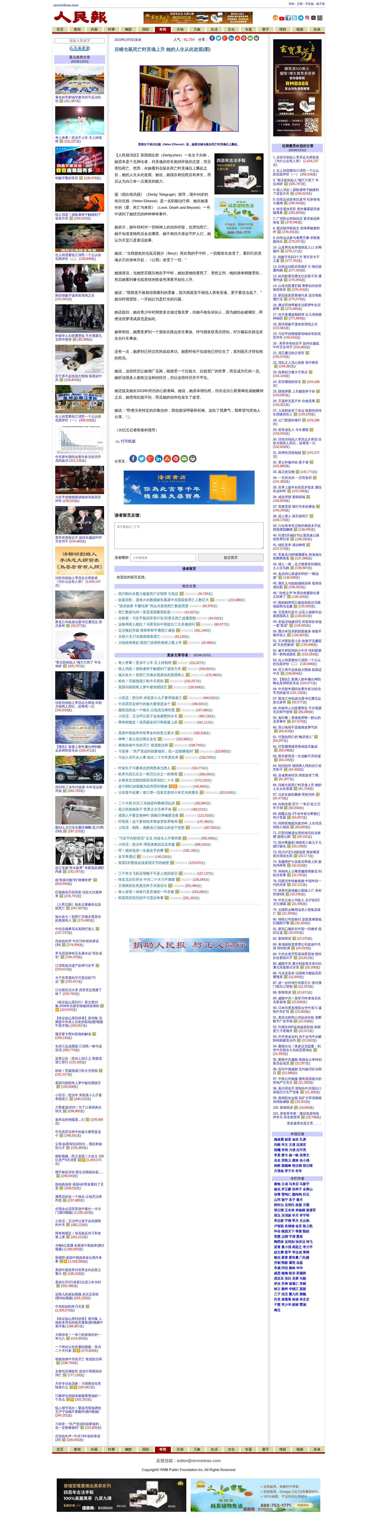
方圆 (306, 1205)
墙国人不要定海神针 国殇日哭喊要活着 (166, 815)
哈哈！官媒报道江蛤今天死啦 (159, 681)
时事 (111, 29)
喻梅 (284, 1273)
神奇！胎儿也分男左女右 (155, 739)
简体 (291, 3)
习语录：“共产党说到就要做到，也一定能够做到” (174, 751)
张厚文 (304, 1155)
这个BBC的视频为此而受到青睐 (163, 786)
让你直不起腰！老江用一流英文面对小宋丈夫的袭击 (177, 792)
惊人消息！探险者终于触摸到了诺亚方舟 (167, 669)
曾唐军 (311, 1210)
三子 (277, 1294)
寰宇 (265, 29)
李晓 (303, 1283)
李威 (277, 1268)
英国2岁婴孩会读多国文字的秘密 (161, 863)
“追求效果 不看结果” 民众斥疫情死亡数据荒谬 (167, 606)
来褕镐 (300, 1210)
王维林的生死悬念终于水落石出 (160, 885)
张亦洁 (300, 1242)
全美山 (308, 1189)
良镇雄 (290, 1226)
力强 (292, 1150)
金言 (298, 1226)
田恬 (284, 1268)
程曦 (277, 1150)
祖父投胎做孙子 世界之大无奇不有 (162, 809)
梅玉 (277, 1310)
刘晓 (277, 1144)
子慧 (277, 1304)
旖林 (292, 1268)
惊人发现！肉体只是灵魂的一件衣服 (163, 892)
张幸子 (297, 1189)
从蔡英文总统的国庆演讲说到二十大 (165, 780)
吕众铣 (304, 1220)
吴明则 (290, 1242)
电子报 (320, 3)
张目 (288, 1278)
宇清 (292, 1236)
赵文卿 (279, 1252)
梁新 (303, 1289)
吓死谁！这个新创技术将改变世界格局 (166, 821)
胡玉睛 (297, 1165)
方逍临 (279, 1171)
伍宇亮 (301, 1150)
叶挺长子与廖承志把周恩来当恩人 (163, 768)
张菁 (277, 1194)
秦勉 (277, 1184)
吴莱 (295, 1278)
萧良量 (294, 1257)
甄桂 (306, 1231)
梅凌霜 (279, 1139)
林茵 (298, 1205)
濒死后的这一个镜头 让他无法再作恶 (165, 710)
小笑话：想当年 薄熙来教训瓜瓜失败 (164, 844)
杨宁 (284, 1199)
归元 (306, 1194)
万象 (197, 29)
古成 (284, 1184)
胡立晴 (308, 1165)
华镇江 (294, 1289)
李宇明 (304, 1215)
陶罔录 (279, 1242)
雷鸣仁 (286, 1194)
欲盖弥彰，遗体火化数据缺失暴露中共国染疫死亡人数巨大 (181, 600)
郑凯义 (286, 1160)
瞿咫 (292, 1262)
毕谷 (277, 1231)
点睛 (284, 1236)
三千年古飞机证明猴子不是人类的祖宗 (166, 873)
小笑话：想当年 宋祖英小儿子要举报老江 (168, 698)
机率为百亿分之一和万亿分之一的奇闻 (166, 774)
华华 (299, 1268)
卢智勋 (279, 1226)
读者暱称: (122, 557)
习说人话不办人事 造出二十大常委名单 (167, 757)
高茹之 (297, 1247)
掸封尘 (279, 1205)
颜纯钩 (297, 1194)
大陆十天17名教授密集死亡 (153, 636)
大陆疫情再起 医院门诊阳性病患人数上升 (167, 642)
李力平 (308, 1247)
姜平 (288, 1252)
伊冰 (277, 1283)
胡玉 (277, 1215)
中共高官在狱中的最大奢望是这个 (163, 704)
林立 (277, 1289)
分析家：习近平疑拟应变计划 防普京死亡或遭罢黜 (170, 618)
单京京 (304, 1299)
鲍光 (277, 1257)
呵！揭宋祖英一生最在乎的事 (159, 850)
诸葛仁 (294, 1283)
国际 (145, 29)
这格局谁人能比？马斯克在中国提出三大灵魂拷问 (173, 624)
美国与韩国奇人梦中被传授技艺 (161, 687)
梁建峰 (286, 1165)
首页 (60, 29)
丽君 (288, 1139)
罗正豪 (286, 1189)
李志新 (279, 1220)
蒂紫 (298, 1231)
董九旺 (294, 1294)
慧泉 (299, 1236)
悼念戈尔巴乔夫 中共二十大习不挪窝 (163, 879)
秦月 (299, 1199)
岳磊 (299, 1262)
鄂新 (284, 1262)
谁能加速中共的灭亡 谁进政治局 (162, 745)
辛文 (284, 1144)
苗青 (277, 1247)
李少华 (286, 1304)
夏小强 (286, 1247)
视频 (299, 29)
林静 (277, 1165)
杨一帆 (294, 1155)
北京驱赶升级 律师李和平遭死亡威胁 (164, 630)
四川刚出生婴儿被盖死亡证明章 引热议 (165, 594)
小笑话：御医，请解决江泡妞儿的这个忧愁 (169, 827)
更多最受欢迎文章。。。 (305, 1123)
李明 (284, 1150)
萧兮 (284, 1155)
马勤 (303, 1278)
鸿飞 (309, 1242)
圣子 (292, 1199)
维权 (282, 29)
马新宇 (304, 1184)
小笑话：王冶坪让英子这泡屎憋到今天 (166, 716)
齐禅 (284, 1283)
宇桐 (288, 1220)
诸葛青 (286, 1299)
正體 (300, 3)
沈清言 (301, 1144)
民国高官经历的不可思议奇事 (159, 898)
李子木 (290, 1171)
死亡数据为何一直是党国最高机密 (158, 612)
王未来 (290, 1210)
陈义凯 (308, 1226)
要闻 (77, 29)
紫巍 (303, 1294)
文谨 (292, 1144)
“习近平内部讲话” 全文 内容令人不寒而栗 (168, 838)
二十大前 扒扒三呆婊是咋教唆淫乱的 (164, 803)
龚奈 (295, 1160)
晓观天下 (288, 1231)
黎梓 (284, 1289)
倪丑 (284, 1294)
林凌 (295, 1299)
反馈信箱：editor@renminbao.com (188, 1460)
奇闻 (162, 29)
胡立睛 (279, 1210)
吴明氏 (290, 1205)
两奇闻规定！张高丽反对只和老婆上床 (166, 722)
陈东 (292, 1273)
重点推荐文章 (79, 57)
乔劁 (277, 1262)
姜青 (284, 1257)
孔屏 (303, 1139)
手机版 (309, 3)
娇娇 (295, 1304)
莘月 (295, 1220)
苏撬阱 (301, 1273)
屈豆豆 (279, 1278)
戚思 (277, 1273)
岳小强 (304, 1160)
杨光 (277, 1189)
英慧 (277, 1236)
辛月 (295, 1215)
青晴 (306, 1252)
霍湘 (303, 1304)
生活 (214, 29)
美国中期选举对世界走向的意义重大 (164, 733)
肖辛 (298, 1171)
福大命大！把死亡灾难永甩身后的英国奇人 (170, 675)
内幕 (94, 29)
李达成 (297, 1252)
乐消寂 (286, 1215)
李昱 (277, 1155)
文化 (231, 29)
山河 (277, 1199)
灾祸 (180, 29)
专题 (248, 29)
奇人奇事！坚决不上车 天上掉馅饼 (162, 663)
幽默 (128, 29)
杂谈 (317, 29)
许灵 (277, 1299)
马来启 (294, 1184)
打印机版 (128, 441)
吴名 (277, 1160)
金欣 (295, 1139)
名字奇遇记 (145, 856)
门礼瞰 (304, 1257)
